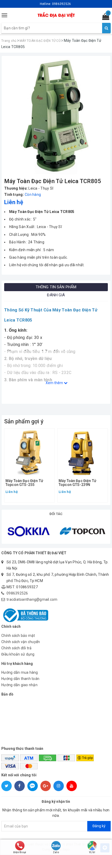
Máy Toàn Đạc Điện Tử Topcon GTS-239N (77, 483)
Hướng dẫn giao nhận (19, 685)
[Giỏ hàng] (104, 18)
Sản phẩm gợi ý (23, 421)
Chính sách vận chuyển (20, 642)
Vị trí (92, 852)
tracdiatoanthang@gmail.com (32, 599)
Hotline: (55, 4)
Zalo (56, 852)
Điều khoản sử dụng (18, 654)
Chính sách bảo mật (18, 635)
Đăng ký (98, 826)
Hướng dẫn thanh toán (20, 679)
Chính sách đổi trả (16, 648)
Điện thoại (19, 852)
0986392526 (17, 593)
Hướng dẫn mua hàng (19, 672)
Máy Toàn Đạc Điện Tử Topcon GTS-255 (24, 483)
